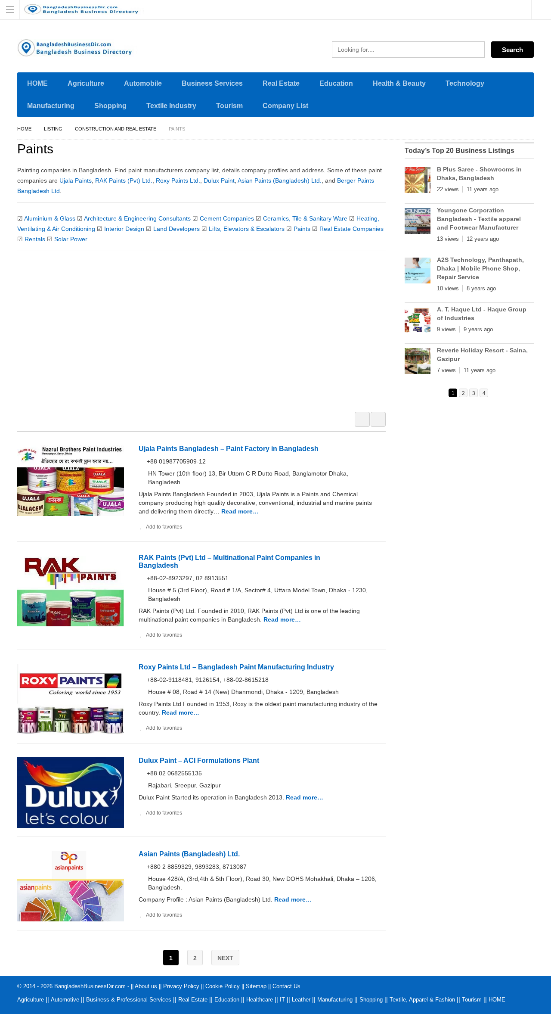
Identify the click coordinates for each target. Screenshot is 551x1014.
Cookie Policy (222, 986)
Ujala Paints (75, 180)
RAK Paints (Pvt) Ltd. (123, 180)
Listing (53, 128)
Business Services (212, 83)
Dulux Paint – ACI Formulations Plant (199, 760)
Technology (465, 83)
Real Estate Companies (351, 228)
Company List (285, 105)
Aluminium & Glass (49, 218)
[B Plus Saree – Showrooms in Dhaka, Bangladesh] (417, 181)
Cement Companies (227, 218)
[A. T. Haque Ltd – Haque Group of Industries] (417, 321)
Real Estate (281, 83)
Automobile (143, 83)
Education (336, 83)
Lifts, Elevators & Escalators (247, 228)
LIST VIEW (378, 419)
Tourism (229, 105)
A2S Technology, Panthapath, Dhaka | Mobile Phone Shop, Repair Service (480, 268)
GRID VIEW (362, 419)
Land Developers (176, 228)
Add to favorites (164, 527)
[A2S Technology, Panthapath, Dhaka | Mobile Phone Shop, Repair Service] (417, 272)
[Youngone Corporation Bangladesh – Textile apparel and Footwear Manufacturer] (417, 222)
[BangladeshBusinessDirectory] (267, 9)
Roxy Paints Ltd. (178, 180)
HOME (37, 83)
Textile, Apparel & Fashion (422, 999)
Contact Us (286, 986)
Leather (301, 999)
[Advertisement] (206, 337)
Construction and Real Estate (115, 128)
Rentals (35, 239)
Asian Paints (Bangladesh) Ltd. (280, 180)
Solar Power (70, 239)
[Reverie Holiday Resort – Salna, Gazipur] (417, 362)
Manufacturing (50, 105)
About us (146, 986)
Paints (302, 228)
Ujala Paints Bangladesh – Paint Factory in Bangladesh (229, 448)
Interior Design (124, 228)
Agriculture (86, 83)
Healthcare (259, 999)
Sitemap (256, 986)
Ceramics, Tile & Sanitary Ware (305, 218)
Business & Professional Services (128, 999)
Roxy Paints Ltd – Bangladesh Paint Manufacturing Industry (236, 667)
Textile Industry (171, 105)
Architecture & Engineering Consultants (137, 218)
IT (282, 999)
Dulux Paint (219, 180)
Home (24, 128)
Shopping (110, 105)
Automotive (65, 999)
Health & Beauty (399, 83)
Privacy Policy (181, 986)
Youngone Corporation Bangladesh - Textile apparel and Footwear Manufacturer (479, 219)
